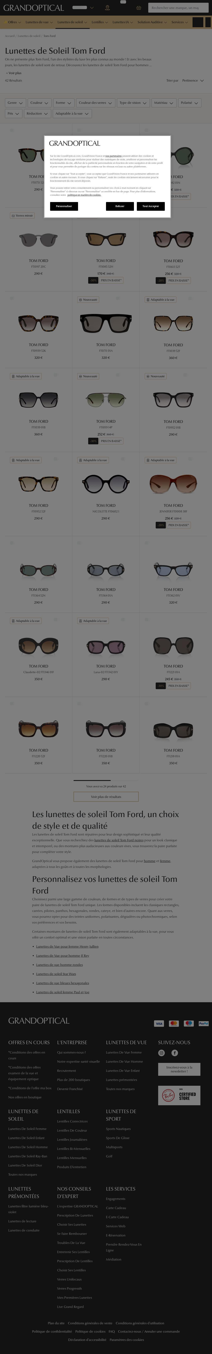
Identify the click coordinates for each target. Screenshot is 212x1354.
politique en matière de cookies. (84, 195)
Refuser (120, 206)
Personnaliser (64, 206)
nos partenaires (113, 155)
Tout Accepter (151, 206)
